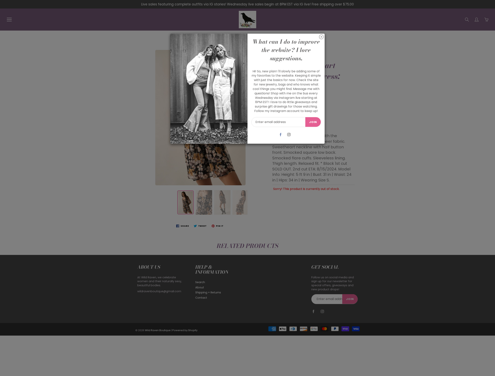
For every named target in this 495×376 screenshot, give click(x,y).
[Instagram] (289, 134)
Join (313, 122)
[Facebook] (280, 134)
